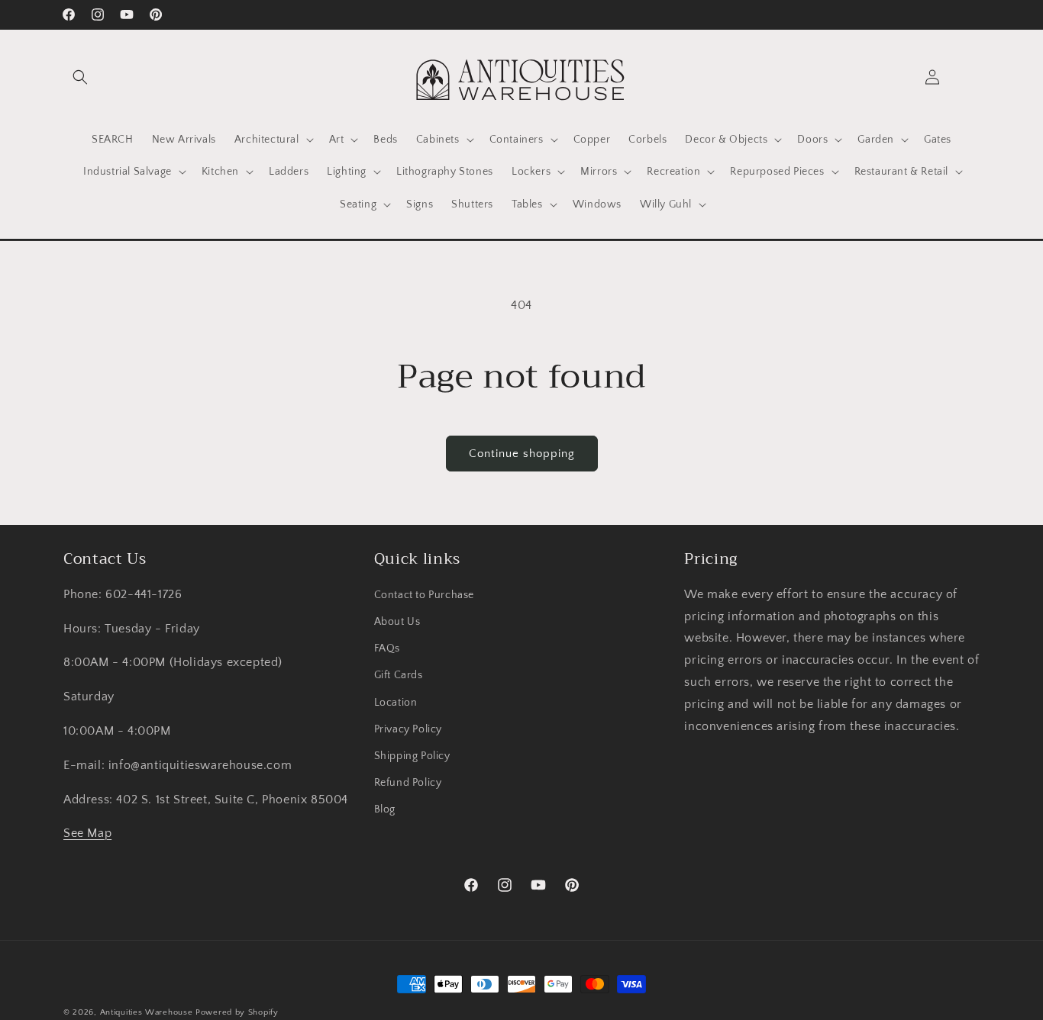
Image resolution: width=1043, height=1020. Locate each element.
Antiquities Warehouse (146, 1012)
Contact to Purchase (424, 595)
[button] (80, 77)
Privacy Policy (408, 729)
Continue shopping (522, 453)
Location (396, 703)
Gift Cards (398, 676)
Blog (385, 810)
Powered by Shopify (237, 1012)
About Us (397, 622)
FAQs (387, 649)
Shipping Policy (412, 756)
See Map (87, 834)
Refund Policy (408, 783)
